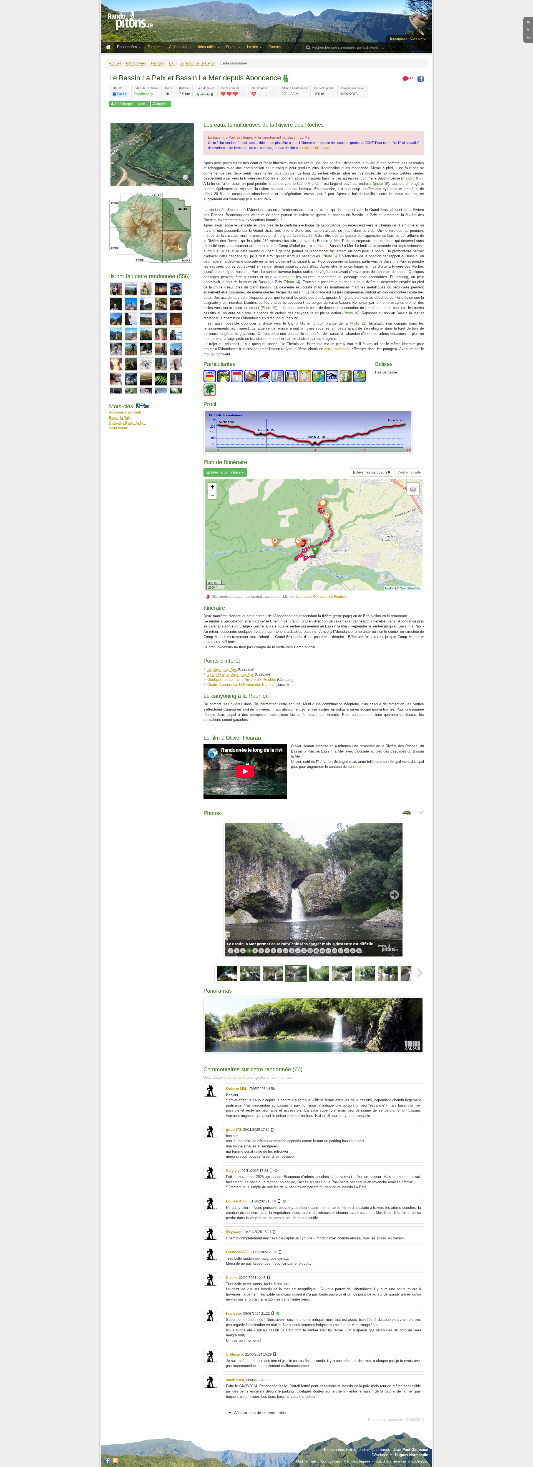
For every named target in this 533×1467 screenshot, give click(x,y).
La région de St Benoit (197, 63)
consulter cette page (314, 148)
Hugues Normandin (411, 1455)
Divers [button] (232, 47)
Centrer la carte (409, 472)
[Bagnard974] (146, 289)
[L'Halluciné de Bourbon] (176, 349)
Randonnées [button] (127, 47)
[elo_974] (161, 319)
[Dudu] (146, 319)
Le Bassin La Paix (222, 669)
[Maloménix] (146, 364)
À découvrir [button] (178, 47)
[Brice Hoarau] (116, 304)
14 (310, 950)
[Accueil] (109, 47)
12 (298, 950)
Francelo (233, 1313)
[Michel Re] (176, 379)
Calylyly (233, 1171)
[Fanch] (116, 334)
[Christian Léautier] (161, 304)
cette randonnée (336, 349)
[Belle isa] (161, 289)
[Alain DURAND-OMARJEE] (116, 289)
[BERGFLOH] (176, 289)
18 (334, 950)
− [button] (212, 495)
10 (285, 950)
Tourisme (155, 47)
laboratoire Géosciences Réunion (321, 596)
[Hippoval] (131, 334)
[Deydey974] (116, 319)
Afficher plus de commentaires (260, 1412)
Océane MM (236, 1089)
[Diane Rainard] (131, 319)
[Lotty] (116, 364)
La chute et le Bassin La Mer (230, 674)
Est (172, 63)
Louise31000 (236, 1201)
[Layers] (413, 489)
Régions (157, 63)
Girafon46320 (237, 1252)
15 (316, 950)
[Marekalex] (161, 364)
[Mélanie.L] (161, 379)
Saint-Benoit (118, 428)
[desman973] (176, 304)
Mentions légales (357, 1461)
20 (346, 950)
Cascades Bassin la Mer (127, 422)
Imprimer (162, 104)
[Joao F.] (176, 334)
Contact (274, 47)
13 (304, 950)
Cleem (231, 1278)
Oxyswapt (234, 1232)
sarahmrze (235, 1380)
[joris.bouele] (116, 349)
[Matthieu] (131, 379)
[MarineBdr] (176, 364)
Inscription (398, 38)
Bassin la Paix (119, 417)
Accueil (115, 63)
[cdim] (131, 304)
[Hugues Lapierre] (146, 334)
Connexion (418, 38)
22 (359, 950)
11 (291, 950)
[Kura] (146, 349)
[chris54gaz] (146, 304)
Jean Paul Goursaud (410, 1450)
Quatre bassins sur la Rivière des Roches (240, 685)
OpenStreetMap (410, 588)
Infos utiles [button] (207, 47)
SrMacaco (234, 1354)
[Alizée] (131, 289)
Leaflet (389, 588)
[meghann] (146, 379)
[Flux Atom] (116, 1460)
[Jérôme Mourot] (161, 334)
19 (340, 950)
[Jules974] (131, 349)
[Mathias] (116, 379)
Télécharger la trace (130, 104)
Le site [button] (253, 47)
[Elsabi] (176, 319)
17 (328, 950)
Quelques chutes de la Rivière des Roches (241, 680)
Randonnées (136, 63)
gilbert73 (233, 1129)
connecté (238, 1077)
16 (322, 950)
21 (353, 950)
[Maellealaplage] (131, 364)
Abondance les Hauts (125, 412)
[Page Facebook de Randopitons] (107, 1461)
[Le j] (161, 349)
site (358, 766)
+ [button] (212, 486)
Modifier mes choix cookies (318, 1461)
